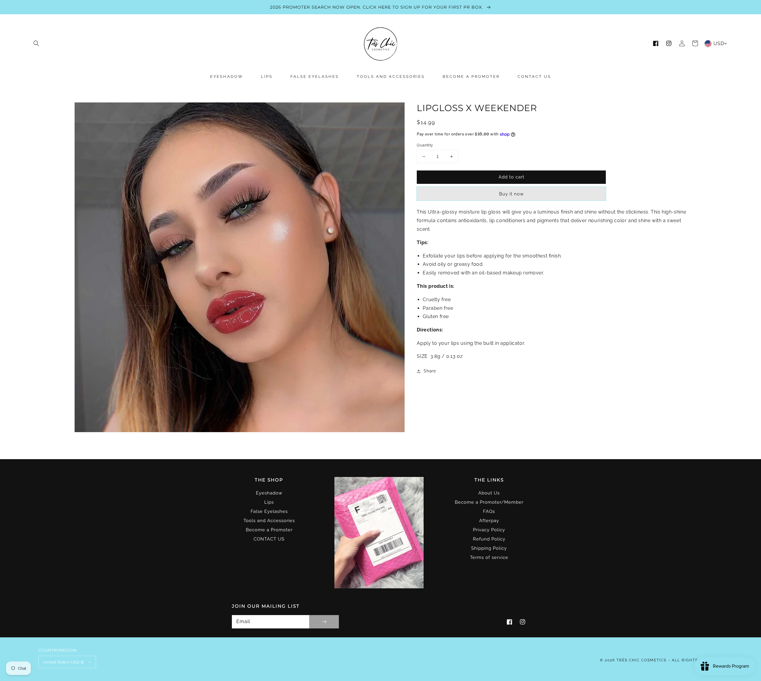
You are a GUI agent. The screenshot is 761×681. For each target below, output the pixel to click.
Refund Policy (489, 539)
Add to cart (511, 177)
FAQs (489, 511)
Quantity (425, 145)
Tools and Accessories (269, 520)
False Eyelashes (269, 511)
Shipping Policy (489, 548)
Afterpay (489, 520)
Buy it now (511, 194)
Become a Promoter (269, 530)
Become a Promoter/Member (489, 502)
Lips (269, 502)
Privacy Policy (489, 530)
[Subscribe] (324, 621)
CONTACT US (269, 539)
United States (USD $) (63, 662)
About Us (489, 493)
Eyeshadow (269, 493)
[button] (36, 43)
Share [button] (430, 371)
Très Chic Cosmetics (641, 660)
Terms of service (489, 557)
